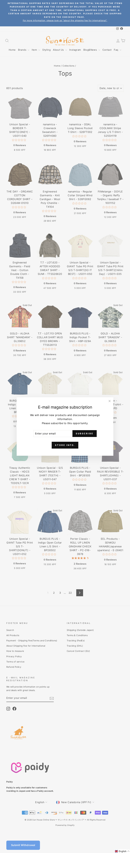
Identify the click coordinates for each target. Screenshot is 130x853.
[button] (122, 851)
